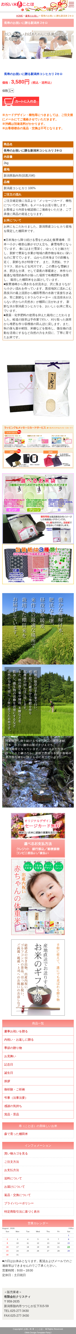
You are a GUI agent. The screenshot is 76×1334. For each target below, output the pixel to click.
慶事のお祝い (32, 16)
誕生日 (8, 1072)
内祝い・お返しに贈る (19, 1039)
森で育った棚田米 (16, 1133)
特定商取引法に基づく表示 (22, 1211)
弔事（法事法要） (16, 1097)
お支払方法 (11, 1170)
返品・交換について (17, 1195)
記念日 (8, 1064)
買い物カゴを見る (16, 1153)
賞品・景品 (11, 1114)
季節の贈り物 (13, 1047)
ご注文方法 (11, 1161)
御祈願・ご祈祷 (14, 1089)
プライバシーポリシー (19, 1203)
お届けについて (14, 1186)
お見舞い (10, 1056)
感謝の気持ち (13, 1106)
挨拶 (7, 1081)
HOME (19, 16)
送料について (13, 1178)
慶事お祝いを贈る (16, 1031)
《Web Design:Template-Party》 (38, 1332)
